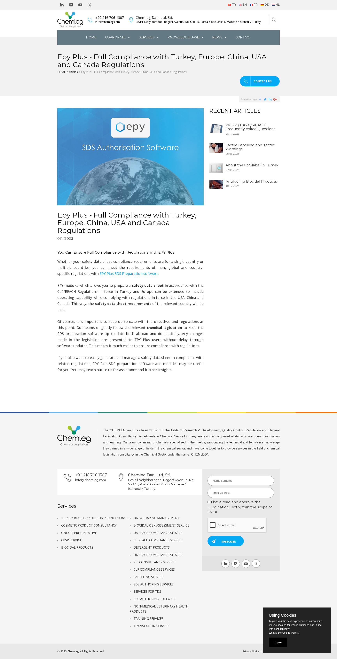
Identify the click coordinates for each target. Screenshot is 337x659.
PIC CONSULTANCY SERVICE (154, 562)
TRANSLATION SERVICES (152, 626)
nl (278, 4)
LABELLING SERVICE (148, 577)
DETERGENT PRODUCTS (152, 547)
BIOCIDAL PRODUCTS (77, 547)
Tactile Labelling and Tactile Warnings (250, 147)
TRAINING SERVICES (148, 618)
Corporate (116, 37)
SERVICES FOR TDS (147, 591)
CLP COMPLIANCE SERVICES (154, 569)
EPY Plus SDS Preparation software (129, 273)
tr (234, 4)
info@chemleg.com (107, 22)
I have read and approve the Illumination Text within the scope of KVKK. (240, 507)
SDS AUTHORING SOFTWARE (155, 599)
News (217, 37)
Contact (243, 37)
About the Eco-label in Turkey (252, 165)
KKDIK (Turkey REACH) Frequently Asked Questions (250, 127)
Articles (73, 72)
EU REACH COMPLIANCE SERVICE (158, 540)
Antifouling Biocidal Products (251, 181)
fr (256, 4)
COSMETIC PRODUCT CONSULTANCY (89, 525)
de (266, 4)
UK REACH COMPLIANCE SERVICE (158, 555)
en (245, 4)
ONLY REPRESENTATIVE (79, 533)
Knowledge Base (184, 37)
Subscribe (228, 541)
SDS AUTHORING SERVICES (154, 584)
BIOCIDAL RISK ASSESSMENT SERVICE (161, 525)
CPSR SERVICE (71, 540)
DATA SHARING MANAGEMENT (157, 518)
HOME (91, 37)
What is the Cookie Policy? (284, 632)
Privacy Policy (251, 651)
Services (147, 37)
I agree (277, 642)
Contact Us (263, 81)
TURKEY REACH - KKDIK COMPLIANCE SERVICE (95, 518)
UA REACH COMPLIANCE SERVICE (158, 533)
